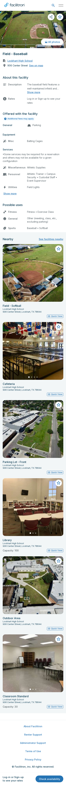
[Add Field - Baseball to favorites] (60, 17)
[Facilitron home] (14, 7)
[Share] (51, 17)
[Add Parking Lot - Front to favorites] (58, 404)
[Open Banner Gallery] (33, 29)
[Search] (53, 5)
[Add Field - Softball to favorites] (58, 248)
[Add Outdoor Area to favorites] (58, 561)
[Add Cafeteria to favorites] (58, 326)
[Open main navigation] (61, 5)
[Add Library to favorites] (58, 483)
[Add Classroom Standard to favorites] (58, 639)
